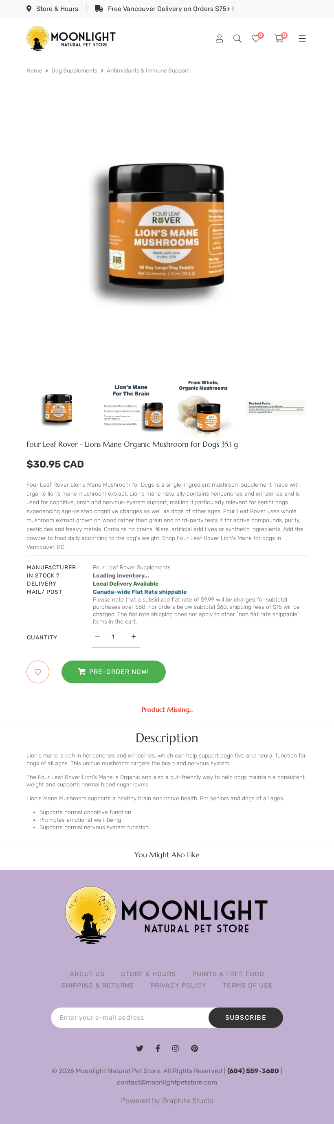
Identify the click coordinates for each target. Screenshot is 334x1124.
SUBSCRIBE (246, 1017)
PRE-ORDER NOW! (119, 672)
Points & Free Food (228, 974)
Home (34, 70)
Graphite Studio (187, 1100)
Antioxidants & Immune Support (148, 70)
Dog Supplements (74, 70)
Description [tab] (167, 738)
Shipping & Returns (97, 985)
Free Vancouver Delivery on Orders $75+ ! (170, 9)
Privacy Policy (178, 985)
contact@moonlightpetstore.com (167, 1082)
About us (87, 974)
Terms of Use (248, 985)
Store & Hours (56, 9)
